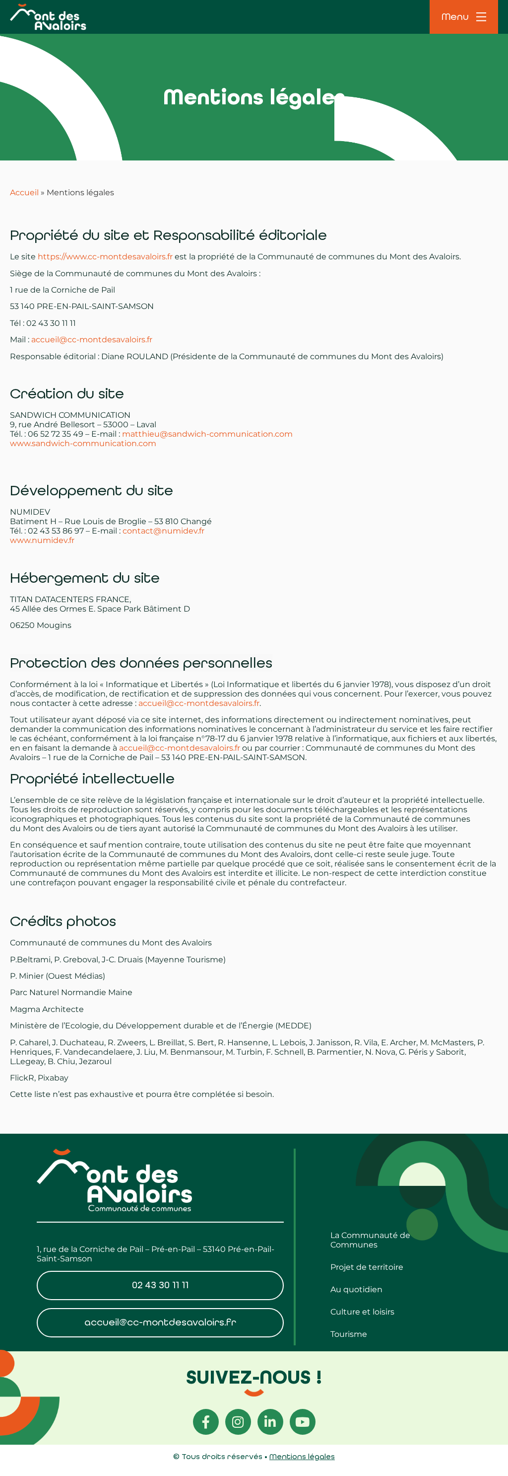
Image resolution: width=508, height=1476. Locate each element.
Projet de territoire (366, 1267)
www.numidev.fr (42, 540)
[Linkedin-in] (270, 1422)
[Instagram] (238, 1422)
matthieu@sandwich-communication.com (207, 434)
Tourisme (348, 1334)
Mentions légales (302, 1456)
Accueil (24, 192)
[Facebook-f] (206, 1422)
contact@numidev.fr (163, 531)
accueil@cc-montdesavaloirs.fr (91, 339)
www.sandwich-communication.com (83, 443)
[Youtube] (303, 1422)
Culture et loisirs (362, 1312)
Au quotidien (356, 1289)
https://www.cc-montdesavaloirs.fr (105, 256)
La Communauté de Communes (370, 1240)
